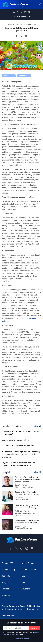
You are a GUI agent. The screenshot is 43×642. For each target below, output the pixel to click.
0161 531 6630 (8, 616)
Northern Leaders (29, 569)
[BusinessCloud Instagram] (25, 12)
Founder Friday (8, 569)
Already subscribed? (21, 638)
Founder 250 (7, 563)
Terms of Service (14, 634)
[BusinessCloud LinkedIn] (14, 12)
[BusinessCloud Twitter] (18, 12)
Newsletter (6, 589)
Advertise (26, 589)
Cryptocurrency (9, 76)
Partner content (24, 76)
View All (37, 426)
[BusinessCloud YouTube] (29, 12)
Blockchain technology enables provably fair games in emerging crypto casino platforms (21, 454)
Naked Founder (28, 563)
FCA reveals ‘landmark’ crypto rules (18, 446)
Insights (5, 582)
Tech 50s (6, 576)
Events (25, 582)
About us (6, 595)
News (24, 576)
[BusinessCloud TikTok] (21, 12)
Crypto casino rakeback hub (15, 440)
